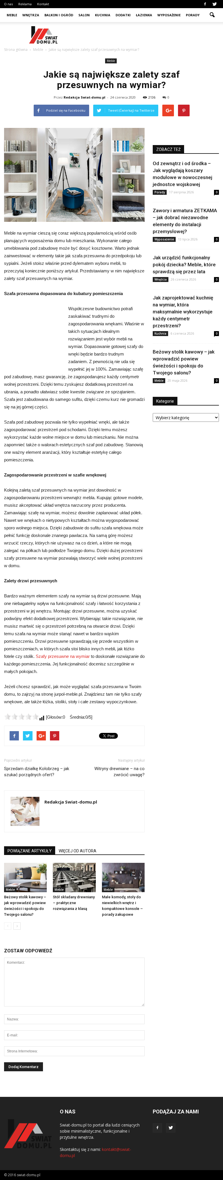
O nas (8, 4)
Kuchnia (102, 15)
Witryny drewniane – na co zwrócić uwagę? (119, 771)
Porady (192, 15)
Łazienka (144, 15)
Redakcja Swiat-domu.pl (84, 97)
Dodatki (123, 15)
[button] (212, 15)
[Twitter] (214, 4)
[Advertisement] (151, 35)
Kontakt (43, 4)
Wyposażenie (169, 15)
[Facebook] (205, 4)
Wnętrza (30, 15)
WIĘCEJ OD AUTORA (77, 851)
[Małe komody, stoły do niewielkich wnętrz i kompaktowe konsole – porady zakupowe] (123, 877)
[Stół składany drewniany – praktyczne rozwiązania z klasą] (74, 877)
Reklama (25, 4)
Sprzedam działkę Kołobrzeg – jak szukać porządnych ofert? (36, 771)
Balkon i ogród (58, 15)
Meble (12, 15)
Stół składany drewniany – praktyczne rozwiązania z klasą (74, 903)
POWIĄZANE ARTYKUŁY (30, 851)
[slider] (21, 716)
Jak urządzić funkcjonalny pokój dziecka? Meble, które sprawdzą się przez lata (184, 264)
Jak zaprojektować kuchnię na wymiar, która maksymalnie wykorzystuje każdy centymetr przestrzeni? (183, 312)
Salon (84, 15)
